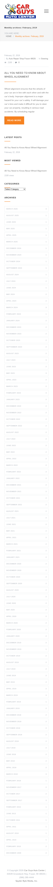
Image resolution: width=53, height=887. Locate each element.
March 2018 (26, 774)
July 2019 (26, 669)
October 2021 (26, 498)
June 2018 (26, 754)
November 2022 (26, 412)
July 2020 (26, 597)
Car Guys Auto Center (34, 870)
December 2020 (26, 564)
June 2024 (26, 288)
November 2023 (26, 334)
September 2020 (26, 583)
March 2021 (26, 544)
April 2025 (26, 235)
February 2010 (26, 846)
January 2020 (26, 636)
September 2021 (26, 505)
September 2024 (26, 268)
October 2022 (26, 419)
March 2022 (26, 465)
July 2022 (26, 439)
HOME (9, 36)
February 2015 (26, 807)
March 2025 (26, 242)
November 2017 (26, 787)
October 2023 (26, 340)
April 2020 (26, 616)
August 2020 (26, 590)
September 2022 (26, 426)
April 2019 (26, 689)
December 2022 (26, 406)
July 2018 (26, 748)
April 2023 (26, 380)
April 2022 (26, 458)
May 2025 (26, 228)
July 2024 (26, 281)
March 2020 (26, 623)
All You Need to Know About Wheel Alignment (25, 147)
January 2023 (26, 399)
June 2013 (26, 813)
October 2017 (26, 794)
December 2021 (26, 485)
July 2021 (26, 518)
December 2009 (26, 853)
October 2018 (26, 728)
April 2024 (26, 301)
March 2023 (26, 386)
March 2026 (26, 209)
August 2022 (26, 432)
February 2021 (26, 551)
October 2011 (26, 820)
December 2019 (26, 643)
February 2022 (26, 472)
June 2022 (26, 445)
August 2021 (26, 511)
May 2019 (26, 682)
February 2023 (26, 393)
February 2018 (26, 781)
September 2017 (26, 800)
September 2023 (26, 347)
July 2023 (26, 360)
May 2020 (26, 610)
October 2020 (26, 577)
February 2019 (26, 702)
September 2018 (26, 735)
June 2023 (26, 366)
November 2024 (26, 255)
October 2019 (26, 656)
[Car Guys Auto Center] (24, 11)
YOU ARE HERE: (11, 33)
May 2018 (26, 761)
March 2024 (26, 307)
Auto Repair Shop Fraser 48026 (22, 59)
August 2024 (26, 274)
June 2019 (26, 675)
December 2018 (26, 715)
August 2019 (26, 662)
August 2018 (26, 741)
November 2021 (26, 491)
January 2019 (26, 708)
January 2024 (26, 320)
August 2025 (26, 215)
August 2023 (26, 353)
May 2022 (26, 452)
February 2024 (26, 314)
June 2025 (26, 222)
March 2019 (26, 695)
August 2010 (26, 833)
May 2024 (26, 294)
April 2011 (26, 827)
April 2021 (26, 537)
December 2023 (26, 327)
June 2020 (26, 603)
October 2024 (26, 261)
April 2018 (26, 767)
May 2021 (26, 531)
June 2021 (26, 524)
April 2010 (26, 840)
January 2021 (26, 557)
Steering (44, 59)
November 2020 (26, 570)
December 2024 (26, 248)
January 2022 (26, 478)
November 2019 (26, 649)
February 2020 (26, 629)
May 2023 (26, 373)
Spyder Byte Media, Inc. (26, 881)
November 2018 (26, 721)
